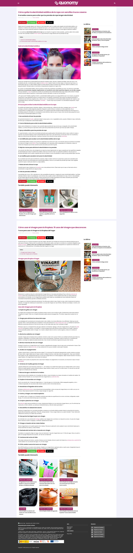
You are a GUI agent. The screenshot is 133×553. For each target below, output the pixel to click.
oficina (34, 143)
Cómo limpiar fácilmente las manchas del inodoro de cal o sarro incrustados (47, 483)
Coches (22, 509)
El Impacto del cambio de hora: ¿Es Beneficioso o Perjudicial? (101, 55)
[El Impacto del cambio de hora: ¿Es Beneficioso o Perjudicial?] (87, 54)
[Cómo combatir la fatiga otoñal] (87, 46)
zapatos (22, 361)
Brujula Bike (69, 533)
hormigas (37, 419)
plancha (23, 403)
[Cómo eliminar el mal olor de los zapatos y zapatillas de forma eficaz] (48, 198)
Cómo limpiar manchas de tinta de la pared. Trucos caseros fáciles (69, 511)
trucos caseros (37, 33)
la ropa (29, 91)
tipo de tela (34, 347)
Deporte (94, 37)
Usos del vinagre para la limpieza (29, 254)
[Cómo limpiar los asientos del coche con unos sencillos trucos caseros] (28, 497)
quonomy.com (28, 547)
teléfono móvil (44, 83)
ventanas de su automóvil (73, 440)
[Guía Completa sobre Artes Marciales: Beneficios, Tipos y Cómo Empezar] (87, 39)
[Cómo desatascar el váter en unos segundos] (69, 198)
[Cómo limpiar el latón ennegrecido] (48, 497)
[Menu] (18, 3)
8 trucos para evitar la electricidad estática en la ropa (34, 41)
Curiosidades (96, 44)
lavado (32, 119)
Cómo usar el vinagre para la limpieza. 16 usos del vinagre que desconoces (27, 213)
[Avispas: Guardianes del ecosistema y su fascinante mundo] (87, 62)
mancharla (64, 136)
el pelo (72, 107)
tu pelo (49, 28)
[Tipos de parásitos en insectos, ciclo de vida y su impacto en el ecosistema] (87, 31)
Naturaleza (95, 29)
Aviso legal (69, 528)
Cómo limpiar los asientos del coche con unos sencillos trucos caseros (27, 512)
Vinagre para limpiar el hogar (28, 252)
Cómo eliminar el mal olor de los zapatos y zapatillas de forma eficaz (47, 213)
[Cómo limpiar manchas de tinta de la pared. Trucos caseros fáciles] (69, 497)
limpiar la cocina (22, 244)
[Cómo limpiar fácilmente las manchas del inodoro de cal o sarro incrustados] (48, 468)
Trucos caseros (36, 17)
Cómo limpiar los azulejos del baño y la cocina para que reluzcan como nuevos (69, 483)
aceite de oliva (55, 377)
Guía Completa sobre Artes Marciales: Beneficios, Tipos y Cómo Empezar (101, 39)
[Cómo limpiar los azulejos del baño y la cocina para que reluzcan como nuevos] (69, 468)
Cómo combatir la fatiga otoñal (100, 47)
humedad (43, 100)
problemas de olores (28, 389)
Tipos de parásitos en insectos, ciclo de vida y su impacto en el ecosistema (101, 31)
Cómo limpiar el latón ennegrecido (48, 511)
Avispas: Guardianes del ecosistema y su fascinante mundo (101, 62)
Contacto (69, 529)
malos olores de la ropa (60, 322)
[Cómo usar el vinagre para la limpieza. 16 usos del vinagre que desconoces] (28, 198)
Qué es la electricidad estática (28, 40)
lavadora (39, 167)
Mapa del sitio (70, 526)
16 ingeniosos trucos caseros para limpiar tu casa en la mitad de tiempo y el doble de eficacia (28, 483)
